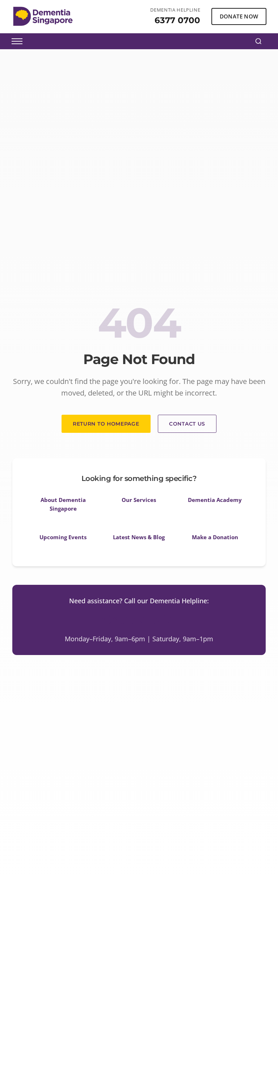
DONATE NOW (239, 16)
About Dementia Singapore (63, 504)
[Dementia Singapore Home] (43, 16)
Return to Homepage (106, 424)
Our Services (139, 500)
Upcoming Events (63, 537)
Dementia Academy (215, 500)
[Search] (258, 41)
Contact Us (187, 424)
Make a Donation (215, 537)
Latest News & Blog (139, 537)
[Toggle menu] (17, 41)
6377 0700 (177, 20)
